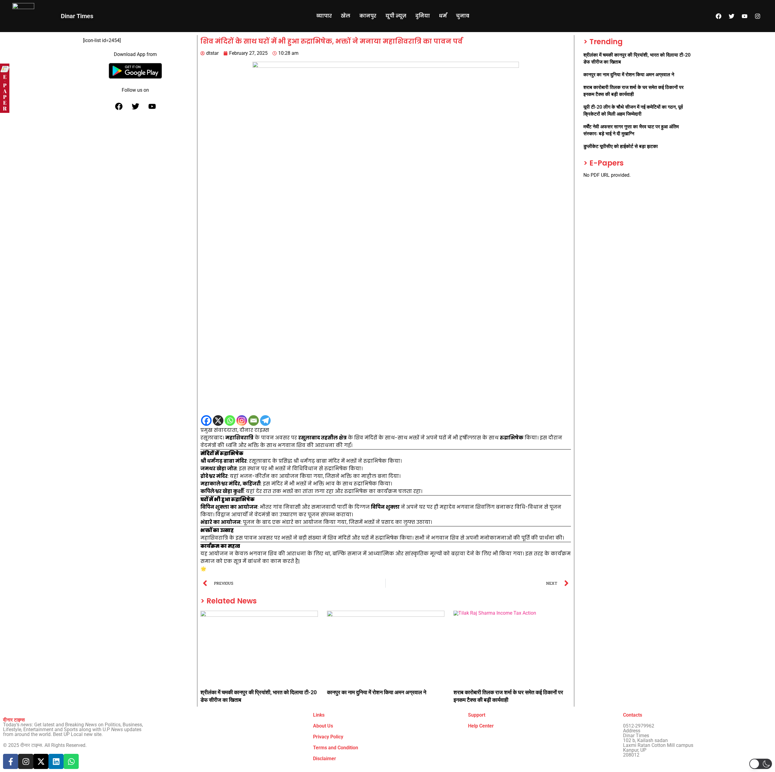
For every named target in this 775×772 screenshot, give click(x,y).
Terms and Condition (335, 748)
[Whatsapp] (230, 420)
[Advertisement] (382, 308)
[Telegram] (265, 420)
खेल (345, 15)
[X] (218, 420)
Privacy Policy (328, 737)
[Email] (253, 420)
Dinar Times (77, 16)
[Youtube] (744, 16)
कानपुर (367, 15)
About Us (323, 726)
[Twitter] (731, 16)
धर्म (443, 15)
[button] (760, 764)
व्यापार (324, 15)
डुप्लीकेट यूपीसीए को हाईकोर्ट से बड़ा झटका (620, 146)
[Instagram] (757, 16)
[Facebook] (718, 16)
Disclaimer (324, 758)
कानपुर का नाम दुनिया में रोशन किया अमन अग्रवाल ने (376, 692)
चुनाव (462, 15)
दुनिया (422, 15)
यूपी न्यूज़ (395, 15)
